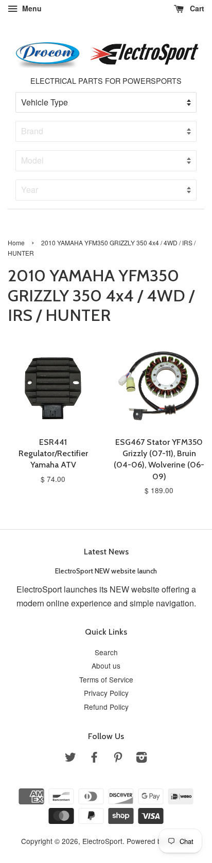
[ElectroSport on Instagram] (141, 758)
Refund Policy (106, 707)
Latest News (106, 551)
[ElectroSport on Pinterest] (117, 758)
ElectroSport (102, 841)
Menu (31, 8)
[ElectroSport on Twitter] (70, 758)
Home (16, 242)
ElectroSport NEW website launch (106, 571)
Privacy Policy (106, 693)
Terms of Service (106, 679)
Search (106, 652)
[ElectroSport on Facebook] (94, 758)
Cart (196, 8)
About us (106, 665)
